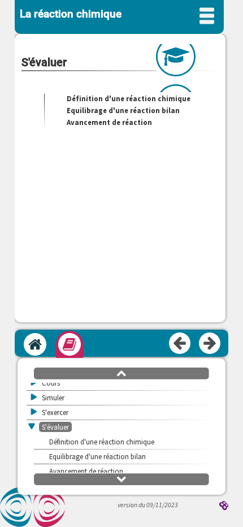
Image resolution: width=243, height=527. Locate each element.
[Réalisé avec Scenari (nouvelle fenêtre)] (223, 506)
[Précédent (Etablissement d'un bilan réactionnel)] (180, 343)
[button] (121, 372)
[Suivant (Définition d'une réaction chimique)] (210, 343)
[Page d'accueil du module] (35, 344)
